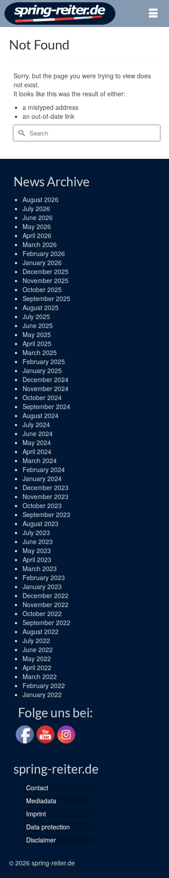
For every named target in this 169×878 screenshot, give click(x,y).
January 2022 (42, 694)
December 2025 (46, 271)
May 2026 (37, 226)
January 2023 (42, 586)
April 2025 (37, 343)
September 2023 (46, 514)
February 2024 (44, 469)
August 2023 (41, 523)
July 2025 (36, 316)
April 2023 (37, 559)
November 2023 (46, 496)
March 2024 (40, 460)
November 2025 (46, 280)
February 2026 (44, 253)
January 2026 (42, 262)
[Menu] (153, 13)
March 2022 (40, 676)
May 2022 (37, 658)
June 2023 (38, 541)
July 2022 (36, 640)
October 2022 (42, 613)
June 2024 (38, 433)
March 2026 (40, 244)
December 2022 (46, 595)
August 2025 (41, 307)
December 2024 (46, 379)
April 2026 (37, 235)
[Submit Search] (20, 133)
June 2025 (38, 325)
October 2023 (42, 505)
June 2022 (38, 649)
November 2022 (46, 604)
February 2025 (44, 361)
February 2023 (44, 577)
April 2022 (37, 667)
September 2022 (46, 622)
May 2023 (37, 550)
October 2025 (42, 289)
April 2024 (37, 451)
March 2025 (40, 352)
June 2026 (38, 217)
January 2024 (42, 478)
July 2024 (36, 424)
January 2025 (42, 370)
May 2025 (37, 334)
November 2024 (46, 388)
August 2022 (41, 631)
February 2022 (44, 685)
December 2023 (46, 487)
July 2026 (36, 208)
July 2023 (36, 532)
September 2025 (46, 298)
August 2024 (41, 415)
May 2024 (37, 442)
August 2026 (41, 199)
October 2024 (42, 397)
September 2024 (46, 406)
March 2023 (40, 568)
